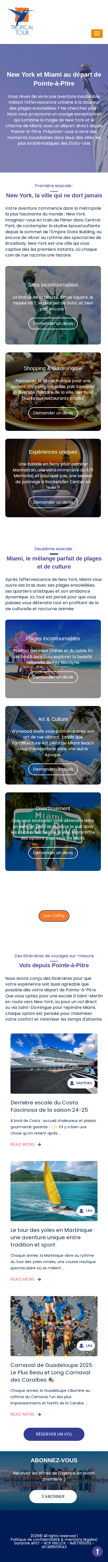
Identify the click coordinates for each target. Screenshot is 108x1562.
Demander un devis (53, 323)
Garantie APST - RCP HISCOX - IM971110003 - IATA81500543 (54, 1545)
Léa (89, 1210)
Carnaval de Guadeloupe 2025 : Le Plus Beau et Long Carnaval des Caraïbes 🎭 (52, 1372)
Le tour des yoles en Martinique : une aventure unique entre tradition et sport (52, 1237)
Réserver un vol (54, 1434)
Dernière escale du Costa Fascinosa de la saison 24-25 (49, 1106)
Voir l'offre (54, 915)
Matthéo (84, 1083)
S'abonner (53, 1496)
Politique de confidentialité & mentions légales (53, 1539)
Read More (22, 1144)
